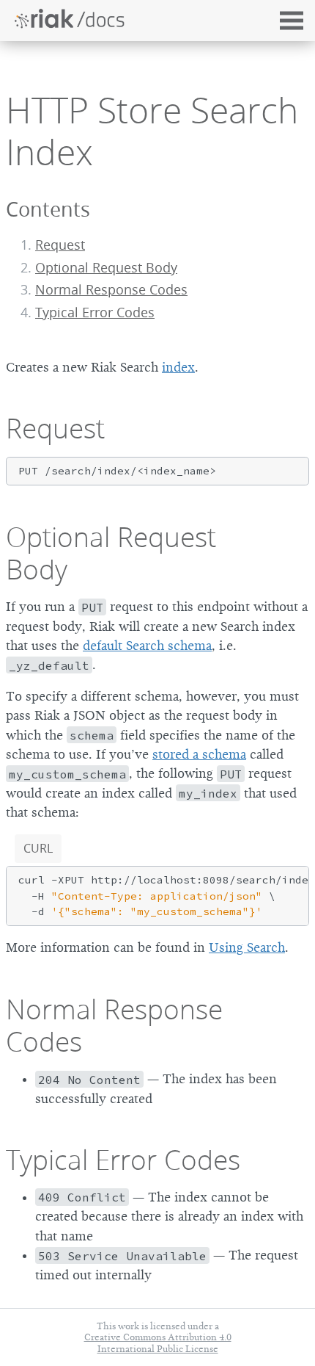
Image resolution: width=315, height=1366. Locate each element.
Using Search (247, 947)
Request (60, 244)
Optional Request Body (106, 267)
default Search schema (147, 645)
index (178, 367)
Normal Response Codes (111, 289)
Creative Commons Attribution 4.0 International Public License (157, 1342)
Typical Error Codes (95, 312)
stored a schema (199, 754)
